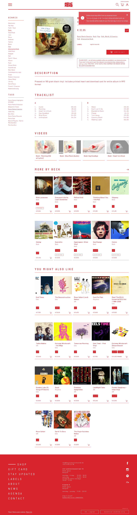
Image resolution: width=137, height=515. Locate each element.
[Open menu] (10, 4)
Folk (78, 39)
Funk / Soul (12, 28)
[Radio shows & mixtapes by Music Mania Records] (127, 482)
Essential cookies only (114, 512)
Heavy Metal (12, 79)
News (13, 488)
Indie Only (11, 111)
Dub (9, 56)
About (14, 483)
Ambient (11, 39)
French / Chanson (14, 86)
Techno (10, 42)
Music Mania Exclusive (15, 104)
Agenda (15, 493)
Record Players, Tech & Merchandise (15, 122)
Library (10, 81)
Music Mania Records (15, 116)
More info (29, 512)
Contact (16, 498)
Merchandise (12, 125)
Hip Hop (11, 25)
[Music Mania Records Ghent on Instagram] (127, 469)
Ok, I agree (90, 512)
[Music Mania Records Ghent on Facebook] (127, 463)
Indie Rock (11, 51)
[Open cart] (122, 4)
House (10, 60)
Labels (15, 479)
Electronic (11, 23)
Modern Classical (13, 77)
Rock (10, 30)
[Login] (127, 4)
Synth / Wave (12, 58)
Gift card (18, 469)
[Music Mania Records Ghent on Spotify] (127, 476)
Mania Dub (11, 118)
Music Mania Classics (15, 109)
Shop (22, 464)
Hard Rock (11, 32)
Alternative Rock (13, 49)
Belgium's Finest (13, 107)
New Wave (11, 70)
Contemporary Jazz (14, 72)
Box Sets (11, 114)
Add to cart (119, 52)
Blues (10, 44)
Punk (9, 63)
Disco (10, 37)
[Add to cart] (51, 211)
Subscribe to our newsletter (72, 497)
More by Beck (48, 169)
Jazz (9, 35)
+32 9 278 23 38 (68, 464)
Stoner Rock (12, 65)
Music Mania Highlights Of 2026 (15, 101)
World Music (12, 84)
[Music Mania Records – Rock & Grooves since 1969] (68, 4)
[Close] (127, 15)
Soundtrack (12, 67)
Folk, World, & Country (109, 36)
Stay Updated (22, 474)
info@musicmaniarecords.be (73, 463)
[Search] (117, 4)
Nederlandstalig (13, 88)
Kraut (10, 74)
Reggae (10, 53)
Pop (9, 46)
